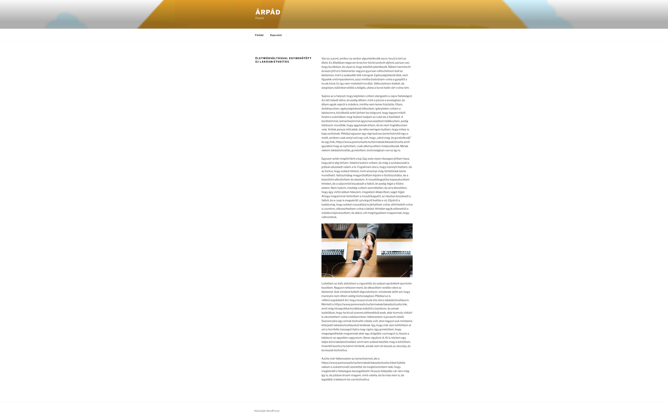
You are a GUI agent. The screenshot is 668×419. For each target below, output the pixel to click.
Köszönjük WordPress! (266, 410)
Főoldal (259, 35)
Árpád (268, 12)
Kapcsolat (276, 35)
